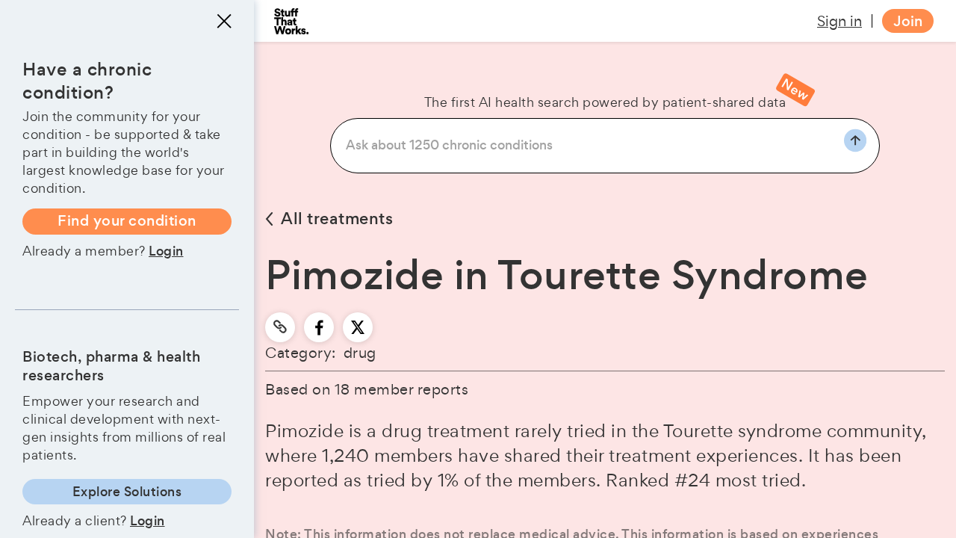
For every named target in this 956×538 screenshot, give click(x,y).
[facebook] (319, 327)
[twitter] (357, 327)
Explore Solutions (127, 492)
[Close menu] (224, 21)
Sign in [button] (839, 21)
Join (907, 21)
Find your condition (127, 221)
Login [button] (166, 251)
